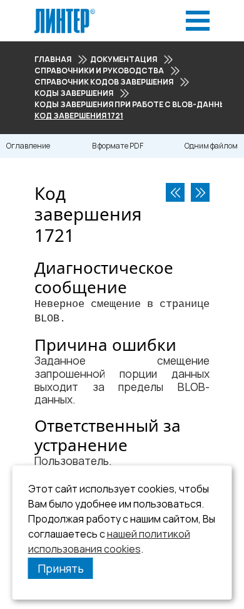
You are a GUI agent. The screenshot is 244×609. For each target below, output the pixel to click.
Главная (52, 59)
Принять (61, 568)
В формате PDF (117, 145)
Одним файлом (211, 145)
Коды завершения (73, 93)
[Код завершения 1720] (175, 192)
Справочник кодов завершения (103, 81)
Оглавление (28, 145)
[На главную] (64, 12)
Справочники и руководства (99, 70)
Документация (123, 59)
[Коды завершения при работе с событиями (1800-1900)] (200, 192)
